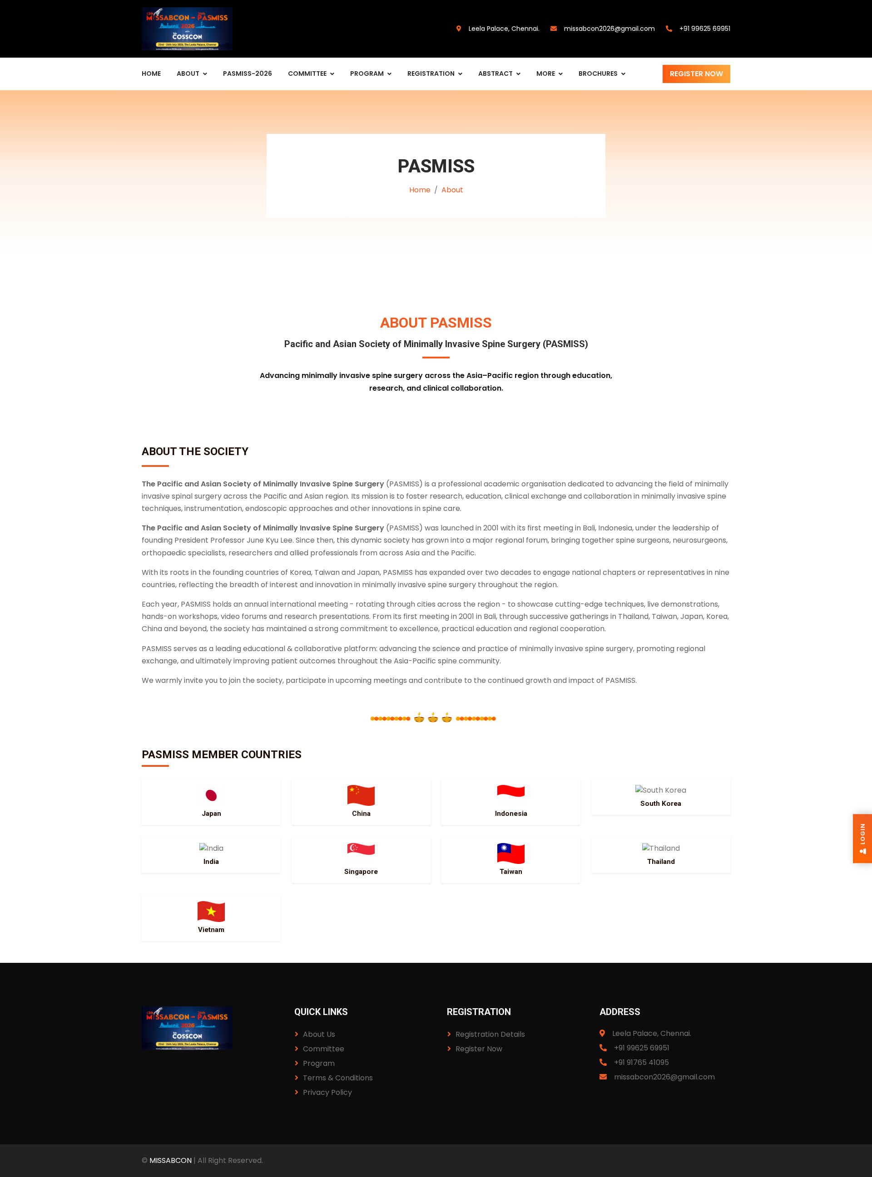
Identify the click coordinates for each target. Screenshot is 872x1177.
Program (367, 73)
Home (151, 73)
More (545, 73)
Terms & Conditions (338, 1078)
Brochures (598, 73)
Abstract (495, 73)
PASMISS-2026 (247, 73)
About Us (319, 1034)
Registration (431, 73)
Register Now (696, 74)
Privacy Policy (327, 1092)
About (188, 73)
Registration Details (490, 1034)
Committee (307, 73)
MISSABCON (170, 1160)
